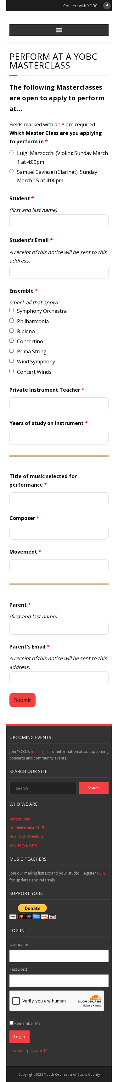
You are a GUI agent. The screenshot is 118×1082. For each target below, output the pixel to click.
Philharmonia (33, 321)
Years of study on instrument (48, 423)
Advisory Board (23, 845)
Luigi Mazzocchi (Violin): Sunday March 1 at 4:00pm (62, 157)
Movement (25, 551)
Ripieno (26, 331)
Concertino (30, 341)
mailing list (40, 751)
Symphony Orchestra (42, 310)
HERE (101, 873)
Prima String (32, 351)
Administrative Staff (26, 828)
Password (18, 969)
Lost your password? (28, 1050)
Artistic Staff (20, 819)
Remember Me (27, 1023)
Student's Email (31, 240)
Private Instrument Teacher (46, 389)
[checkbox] (11, 310)
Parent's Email (29, 646)
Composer (24, 518)
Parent (20, 604)
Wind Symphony (36, 361)
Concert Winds (34, 371)
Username (18, 944)
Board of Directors (26, 836)
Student (21, 198)
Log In (19, 1036)
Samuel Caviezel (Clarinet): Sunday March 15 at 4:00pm (57, 176)
